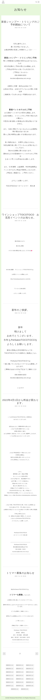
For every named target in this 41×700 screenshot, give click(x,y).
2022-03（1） (10, 672)
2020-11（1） (10, 678)
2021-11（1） (10, 675)
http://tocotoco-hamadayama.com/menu (25, 495)
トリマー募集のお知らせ (20, 573)
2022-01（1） (20, 672)
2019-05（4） (30, 685)
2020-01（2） (30, 678)
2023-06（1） (10, 668)
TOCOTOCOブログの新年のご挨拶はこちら (20, 353)
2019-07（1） (10, 685)
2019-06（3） (20, 685)
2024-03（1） (20, 665)
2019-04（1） (15, 689)
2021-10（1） (20, 675)
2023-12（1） (30, 665)
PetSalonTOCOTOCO (16, 698)
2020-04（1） (20, 678)
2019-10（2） (20, 682)
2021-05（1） (30, 675)
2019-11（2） (10, 682)
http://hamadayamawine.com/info (20, 279)
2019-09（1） (30, 682)
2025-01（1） (10, 665)
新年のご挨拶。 (20, 310)
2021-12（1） (30, 672)
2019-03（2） (25, 689)
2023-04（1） (20, 668)
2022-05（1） (30, 668)
